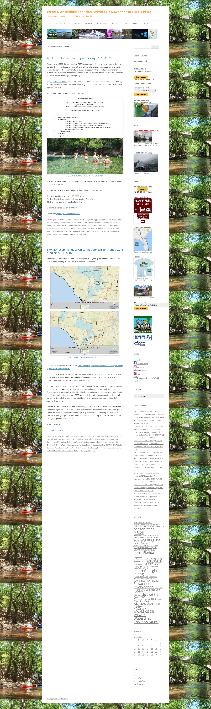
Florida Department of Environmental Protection (94, 222)
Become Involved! (63, 23)
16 (160, 649)
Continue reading (71, 214)
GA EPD (138, 540)
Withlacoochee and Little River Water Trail (148, 600)
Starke (119, 445)
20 (147, 652)
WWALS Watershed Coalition (57, 234)
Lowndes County (145, 549)
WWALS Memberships (143, 83)
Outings (88, 23)
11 (139, 649)
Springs (87, 219)
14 (152, 649)
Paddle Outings (140, 69)
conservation (103, 219)
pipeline (139, 561)
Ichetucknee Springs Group (76, 225)
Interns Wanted (140, 61)
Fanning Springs (65, 222)
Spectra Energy (141, 577)
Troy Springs (98, 231)
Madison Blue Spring (110, 225)
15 (156, 649)
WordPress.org (139, 684)
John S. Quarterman (146, 545)
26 (143, 655)
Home (49, 23)
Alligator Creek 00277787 (60, 439)
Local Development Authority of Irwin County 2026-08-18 (148, 505)
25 (139, 655)
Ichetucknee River (59, 225)
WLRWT (140, 608)
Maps (146, 23)
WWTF (76, 451)
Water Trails (102, 23)
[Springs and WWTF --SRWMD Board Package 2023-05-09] (85, 355)
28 (152, 655)
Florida (140, 537)
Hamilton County (141, 544)
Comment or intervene (143, 173)
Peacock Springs (97, 228)
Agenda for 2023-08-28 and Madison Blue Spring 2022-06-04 (85, 176)
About (135, 23)
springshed (101, 445)
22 (156, 652)
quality (154, 561)
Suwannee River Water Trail (69, 448)
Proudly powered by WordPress (57, 699)
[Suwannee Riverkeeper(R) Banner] (143, 339)
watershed (146, 594)
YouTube (140, 374)
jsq (85, 234)
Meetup (144, 370)
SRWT (114, 445)
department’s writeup (59, 81)
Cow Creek (84, 439)
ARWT (147, 526)
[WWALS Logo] (143, 333)
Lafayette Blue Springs (87, 442)
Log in (136, 675)
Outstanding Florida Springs (80, 228)
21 (152, 652)
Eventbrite (137, 360)
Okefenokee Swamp (142, 559)
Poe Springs (108, 228)
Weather (139, 597)
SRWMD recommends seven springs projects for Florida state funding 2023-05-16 (85, 251)
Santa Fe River (91, 445)
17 (134, 652)
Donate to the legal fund (143, 252)
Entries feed (138, 678)
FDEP (67, 219)
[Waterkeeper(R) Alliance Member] (140, 345)
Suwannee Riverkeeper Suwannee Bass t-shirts (143, 280)
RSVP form (73, 208)
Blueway (158, 526)
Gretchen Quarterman (144, 542)
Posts (77, 23)
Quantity (76, 219)
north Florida (64, 228)
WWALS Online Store (142, 285)
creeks (73, 436)
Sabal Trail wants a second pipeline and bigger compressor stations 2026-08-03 (149, 420)
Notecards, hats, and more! (145, 297)
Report (115, 23)
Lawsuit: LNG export (142, 227)
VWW (139, 591)
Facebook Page (142, 364)
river (154, 564)
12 (143, 649)
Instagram (140, 367)
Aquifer (67, 436)
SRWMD (94, 436)
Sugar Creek (147, 578)
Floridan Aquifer (72, 442)
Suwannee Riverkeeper (72, 231)
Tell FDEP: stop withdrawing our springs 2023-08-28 (79, 58)
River (82, 219)
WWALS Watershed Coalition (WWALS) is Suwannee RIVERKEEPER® (99, 12)
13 (147, 649)
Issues (125, 23)
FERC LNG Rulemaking (143, 153)
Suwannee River (57, 231)
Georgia (152, 539)
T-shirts (137, 256)
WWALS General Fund (143, 186)
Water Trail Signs (141, 197)
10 (134, 649)
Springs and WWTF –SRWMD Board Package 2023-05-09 (85, 357)
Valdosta (153, 589)
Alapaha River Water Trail (146, 524)
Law (70, 219)
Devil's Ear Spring (115, 219)
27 (147, 655)
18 (139, 652)
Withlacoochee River (111, 231)
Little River (149, 547)
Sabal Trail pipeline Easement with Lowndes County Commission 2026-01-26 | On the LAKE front (149, 414)
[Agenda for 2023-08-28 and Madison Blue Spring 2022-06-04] (85, 174)
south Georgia (145, 572)
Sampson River (79, 445)
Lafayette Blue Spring (94, 225)
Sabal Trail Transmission (146, 566)
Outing (156, 558)
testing (139, 589)
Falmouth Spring (53, 222)
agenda (59, 214)
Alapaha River (143, 522)
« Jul (135, 660)
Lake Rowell (100, 442)
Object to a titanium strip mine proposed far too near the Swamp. (148, 144)
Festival (154, 535)
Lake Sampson (110, 442)
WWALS (144, 611)
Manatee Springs (53, 228)
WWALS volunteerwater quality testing (142, 101)
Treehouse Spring (87, 231)
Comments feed (139, 681)
